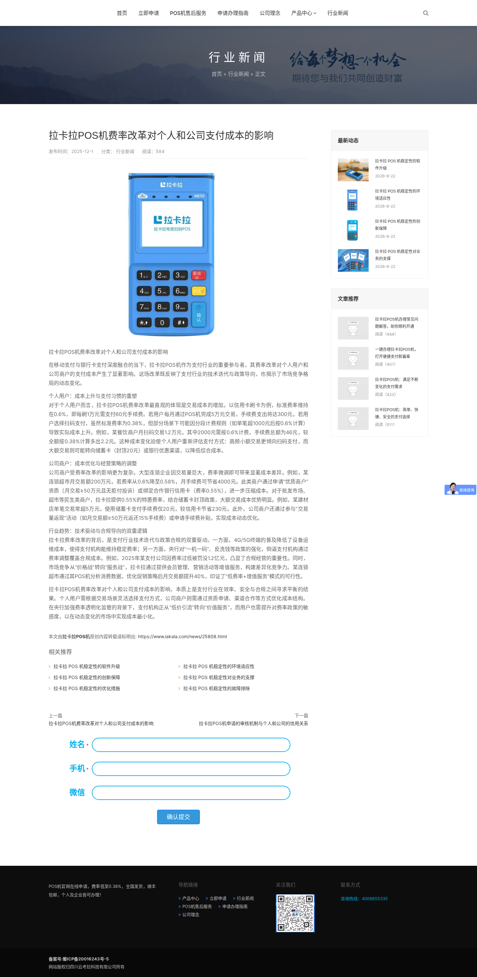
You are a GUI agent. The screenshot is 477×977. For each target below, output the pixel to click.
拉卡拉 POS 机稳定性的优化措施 (87, 688)
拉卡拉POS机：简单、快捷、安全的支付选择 (396, 413)
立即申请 (148, 13)
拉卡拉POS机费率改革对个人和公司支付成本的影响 (101, 723)
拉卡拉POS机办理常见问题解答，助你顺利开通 (396, 323)
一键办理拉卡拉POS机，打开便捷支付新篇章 (396, 353)
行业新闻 (337, 13)
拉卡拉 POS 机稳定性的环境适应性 (218, 666)
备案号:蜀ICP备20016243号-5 (79, 958)
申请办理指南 (233, 13)
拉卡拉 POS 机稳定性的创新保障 (87, 677)
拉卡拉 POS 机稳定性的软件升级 (87, 666)
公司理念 (270, 13)
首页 (122, 13)
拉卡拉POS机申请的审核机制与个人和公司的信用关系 (253, 723)
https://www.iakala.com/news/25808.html (182, 636)
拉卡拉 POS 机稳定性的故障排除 (216, 688)
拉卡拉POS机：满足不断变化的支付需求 (396, 383)
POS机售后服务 (188, 13)
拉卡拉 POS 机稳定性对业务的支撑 (218, 677)
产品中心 (301, 13)
